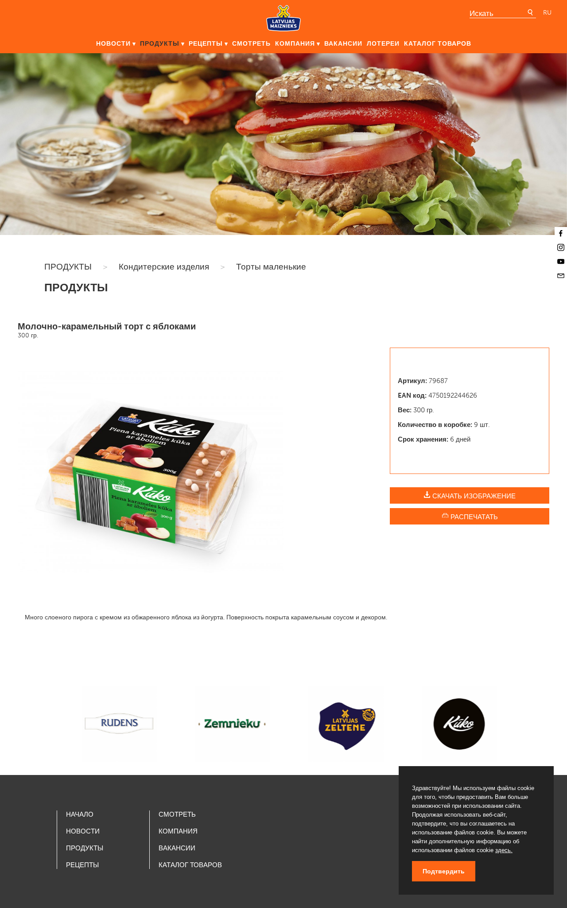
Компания (295, 43)
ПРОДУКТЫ (68, 267)
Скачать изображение (473, 496)
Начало (79, 814)
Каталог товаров (437, 43)
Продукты (159, 43)
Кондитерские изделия (164, 267)
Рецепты (206, 43)
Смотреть (251, 43)
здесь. (504, 850)
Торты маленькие (271, 267)
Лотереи (383, 43)
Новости (113, 43)
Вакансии (343, 43)
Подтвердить (444, 871)
